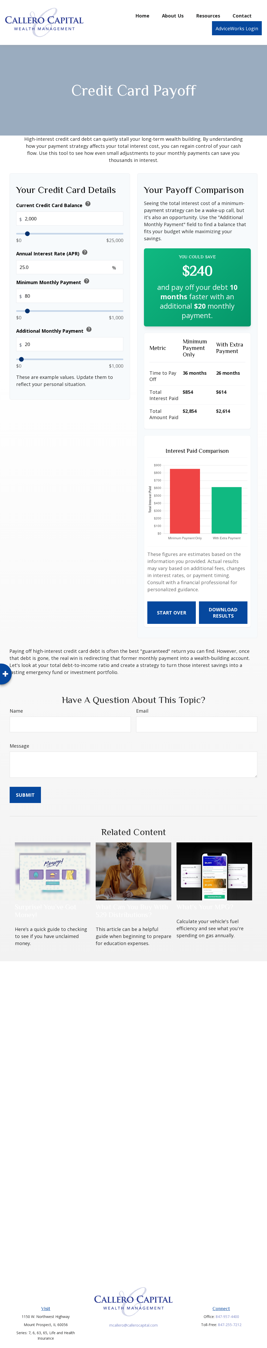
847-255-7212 (229, 1324)
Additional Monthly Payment (54, 330)
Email (142, 711)
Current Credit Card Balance (53, 204)
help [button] (88, 204)
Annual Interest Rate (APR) (52, 253)
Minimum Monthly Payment (53, 281)
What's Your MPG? (205, 907)
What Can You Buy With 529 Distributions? (132, 911)
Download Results (223, 612)
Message (19, 746)
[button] (142, 15)
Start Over (171, 612)
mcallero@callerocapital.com (133, 1325)
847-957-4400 (227, 1316)
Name (16, 711)
